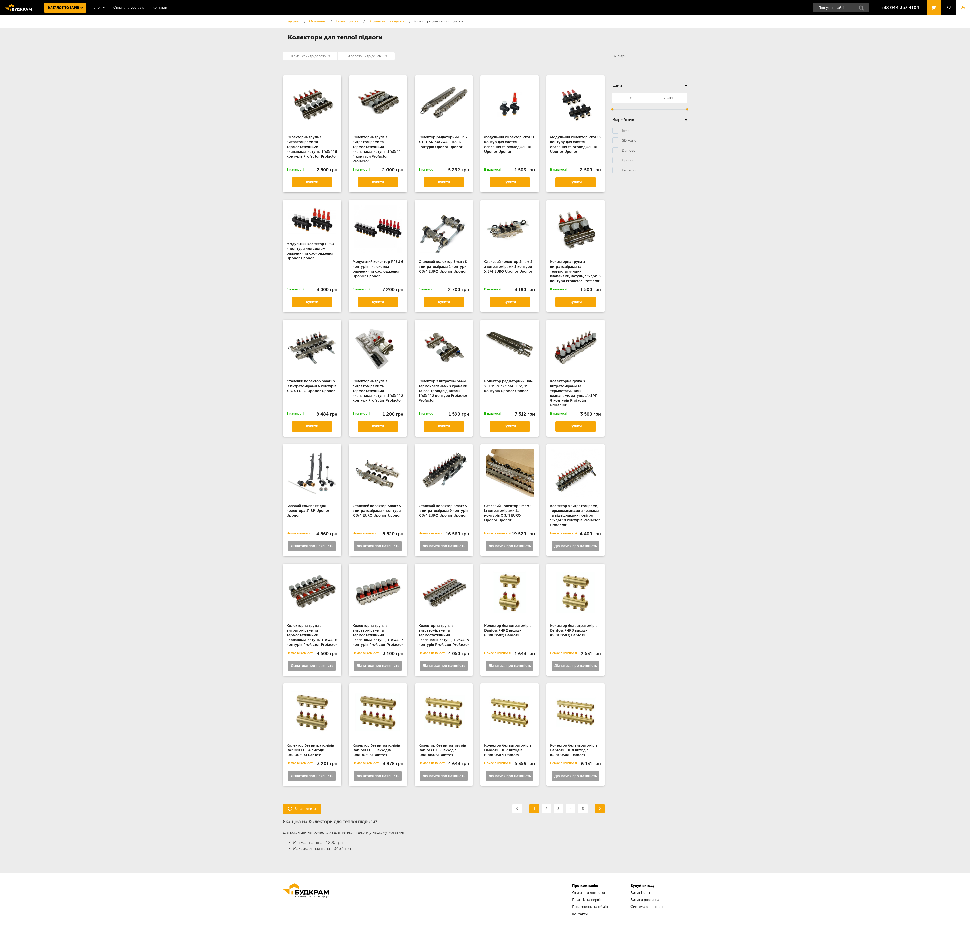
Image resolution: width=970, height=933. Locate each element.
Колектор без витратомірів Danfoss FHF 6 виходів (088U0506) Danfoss (442, 750)
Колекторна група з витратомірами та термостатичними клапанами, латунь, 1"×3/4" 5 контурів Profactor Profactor (312, 147)
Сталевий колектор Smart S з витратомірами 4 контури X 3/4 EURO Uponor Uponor (377, 511)
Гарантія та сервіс (587, 900)
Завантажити (305, 809)
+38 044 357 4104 (900, 7)
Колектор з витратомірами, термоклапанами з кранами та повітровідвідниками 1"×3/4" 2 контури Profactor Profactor (443, 391)
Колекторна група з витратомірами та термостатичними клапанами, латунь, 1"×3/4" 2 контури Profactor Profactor (378, 391)
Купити (312, 182)
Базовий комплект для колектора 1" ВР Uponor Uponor (308, 511)
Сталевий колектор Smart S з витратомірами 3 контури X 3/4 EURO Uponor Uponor (508, 267)
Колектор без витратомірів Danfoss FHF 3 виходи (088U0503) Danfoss (574, 630)
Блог (97, 7)
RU (948, 7)
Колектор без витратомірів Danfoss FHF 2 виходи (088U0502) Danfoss (508, 630)
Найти (863, 9)
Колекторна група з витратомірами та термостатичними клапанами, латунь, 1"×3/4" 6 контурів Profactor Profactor (312, 635)
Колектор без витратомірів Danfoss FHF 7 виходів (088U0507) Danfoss (508, 750)
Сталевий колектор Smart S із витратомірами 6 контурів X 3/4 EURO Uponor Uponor (311, 386)
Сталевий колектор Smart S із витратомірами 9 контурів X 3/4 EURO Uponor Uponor (443, 511)
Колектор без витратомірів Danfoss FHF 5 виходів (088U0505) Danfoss (376, 750)
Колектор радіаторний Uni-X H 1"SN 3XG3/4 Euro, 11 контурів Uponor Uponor (508, 386)
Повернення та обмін (590, 907)
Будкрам (18, 7)
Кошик (932, 3)
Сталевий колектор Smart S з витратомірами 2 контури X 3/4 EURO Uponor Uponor (443, 267)
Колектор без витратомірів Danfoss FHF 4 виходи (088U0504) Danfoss (310, 750)
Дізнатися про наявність (312, 546)
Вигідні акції (640, 893)
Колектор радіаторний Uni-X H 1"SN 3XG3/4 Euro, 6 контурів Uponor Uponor (443, 142)
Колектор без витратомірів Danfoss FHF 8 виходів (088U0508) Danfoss (574, 750)
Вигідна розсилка (644, 900)
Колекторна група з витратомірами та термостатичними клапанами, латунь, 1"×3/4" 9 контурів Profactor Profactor (444, 635)
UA (963, 7)
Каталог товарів (63, 8)
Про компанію (585, 885)
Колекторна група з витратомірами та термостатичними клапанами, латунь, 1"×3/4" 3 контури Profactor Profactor (575, 271)
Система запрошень (647, 907)
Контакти (160, 7)
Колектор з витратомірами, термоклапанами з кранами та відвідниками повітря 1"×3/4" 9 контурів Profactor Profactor (575, 515)
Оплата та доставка (129, 7)
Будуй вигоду (642, 885)
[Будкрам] (306, 900)
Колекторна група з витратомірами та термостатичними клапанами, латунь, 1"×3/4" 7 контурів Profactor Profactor (378, 635)
